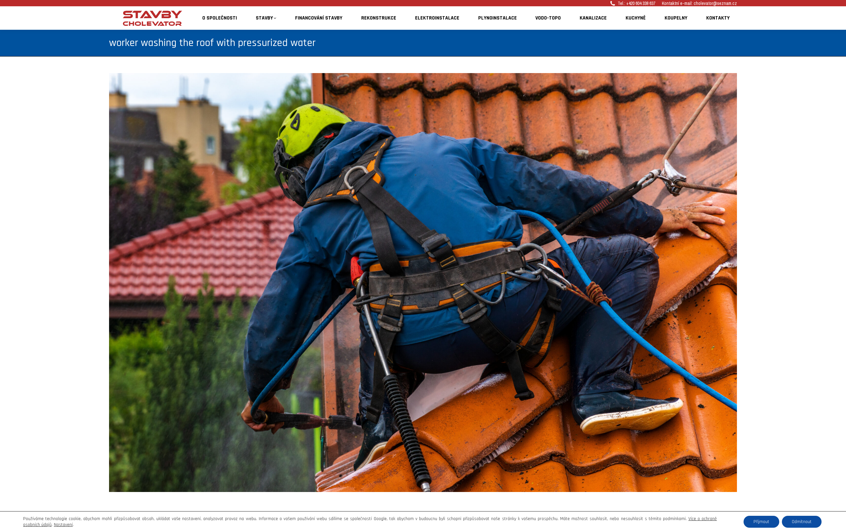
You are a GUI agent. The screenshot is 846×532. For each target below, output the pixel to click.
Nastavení (63, 525)
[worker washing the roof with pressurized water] (423, 282)
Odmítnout (802, 522)
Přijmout (761, 522)
